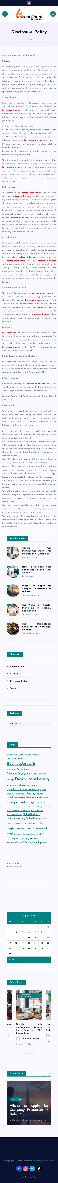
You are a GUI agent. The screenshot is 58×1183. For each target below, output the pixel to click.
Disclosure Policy (18, 681)
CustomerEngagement (19, 773)
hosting (31, 793)
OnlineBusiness (31, 814)
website (34, 838)
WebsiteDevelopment (35, 842)
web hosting (22, 838)
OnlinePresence (34, 818)
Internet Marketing (26, 995)
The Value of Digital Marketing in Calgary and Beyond (36, 608)
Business (16, 1099)
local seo (31, 797)
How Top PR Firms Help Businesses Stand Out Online (36, 570)
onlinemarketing (16, 818)
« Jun (11, 960)
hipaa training (21, 794)
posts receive (27, 824)
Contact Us (15, 674)
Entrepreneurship (31, 789)
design (10, 779)
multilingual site (24, 810)
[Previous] (26, 1051)
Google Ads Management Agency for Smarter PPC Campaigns (36, 551)
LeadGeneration (16, 797)
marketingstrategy (32, 802)
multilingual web (37, 810)
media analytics (25, 807)
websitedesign (15, 842)
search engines (27, 828)
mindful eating (12, 810)
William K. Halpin (30, 1039)
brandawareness (16, 758)
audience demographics (15, 754)
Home (29, 39)
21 (35, 943)
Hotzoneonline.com (44, 1161)
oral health (18, 824)
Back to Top (30, 1177)
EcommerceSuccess (18, 785)
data (35, 773)
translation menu (32, 834)
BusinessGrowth (21, 764)
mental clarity (37, 807)
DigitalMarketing (32, 779)
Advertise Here (17, 667)
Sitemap (14, 688)
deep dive (42, 774)
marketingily (13, 863)
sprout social (20, 834)
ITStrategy (39, 794)
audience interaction (32, 754)
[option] (29, 1018)
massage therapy (13, 807)
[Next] (31, 1051)
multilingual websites (14, 814)
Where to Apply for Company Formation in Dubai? (36, 589)
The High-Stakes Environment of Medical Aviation (36, 627)
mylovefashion (14, 867)
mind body (46, 807)
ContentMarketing (17, 769)
